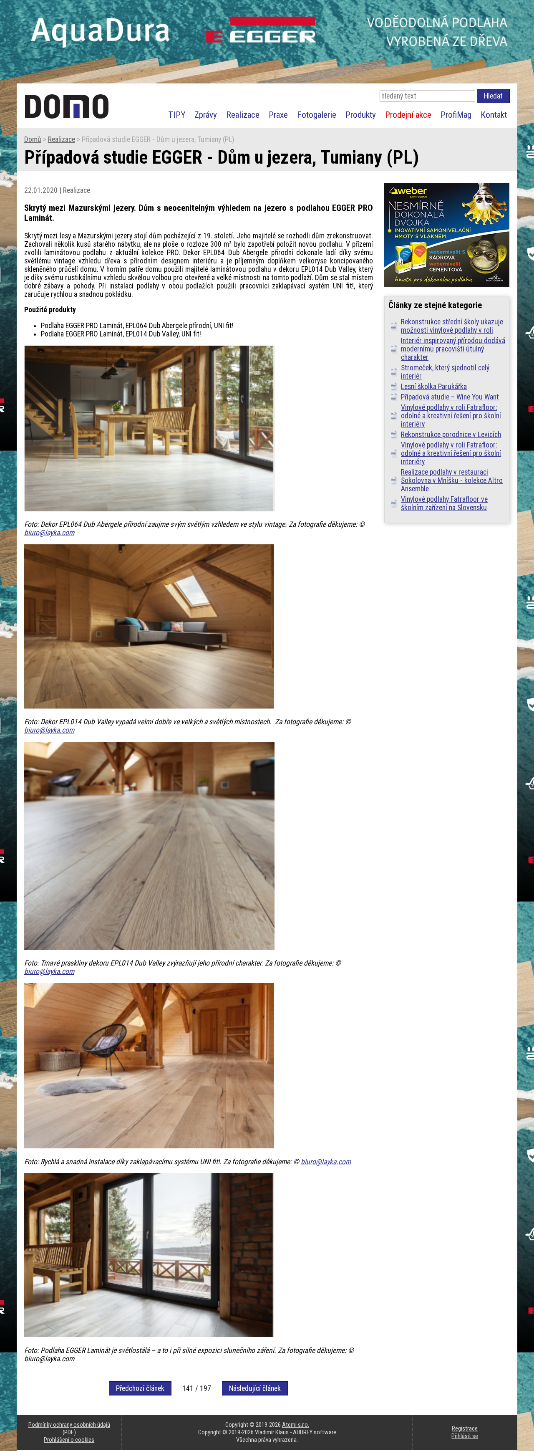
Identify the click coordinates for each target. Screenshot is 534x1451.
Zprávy (205, 114)
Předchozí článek (140, 1388)
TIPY (176, 114)
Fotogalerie (316, 114)
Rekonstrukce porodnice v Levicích (451, 434)
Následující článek (255, 1388)
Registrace (465, 1428)
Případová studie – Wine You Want (450, 397)
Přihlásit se (464, 1436)
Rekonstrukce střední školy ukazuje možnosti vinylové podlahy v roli (452, 326)
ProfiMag (456, 114)
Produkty (360, 114)
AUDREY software (314, 1432)
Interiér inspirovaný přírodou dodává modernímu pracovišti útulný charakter (453, 348)
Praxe (278, 114)
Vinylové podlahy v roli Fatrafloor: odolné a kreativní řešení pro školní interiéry (451, 415)
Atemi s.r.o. (295, 1424)
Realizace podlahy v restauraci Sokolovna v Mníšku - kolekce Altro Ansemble (452, 480)
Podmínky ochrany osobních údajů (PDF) (69, 1428)
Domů (32, 139)
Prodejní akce (408, 114)
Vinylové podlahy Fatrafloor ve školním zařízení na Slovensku (444, 503)
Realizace (242, 114)
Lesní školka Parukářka (434, 386)
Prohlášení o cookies (69, 1439)
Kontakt (494, 114)
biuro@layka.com (49, 532)
